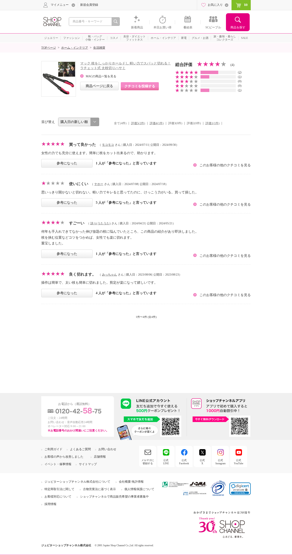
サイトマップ (88, 464)
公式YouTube (238, 462)
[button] (240, 488)
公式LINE (166, 462)
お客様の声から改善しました (63, 456)
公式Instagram (220, 462)
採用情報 (50, 504)
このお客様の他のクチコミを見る (225, 165)
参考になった (67, 163)
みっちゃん (109, 274)
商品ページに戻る (99, 86)
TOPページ (48, 47)
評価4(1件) (157, 123)
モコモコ (108, 144)
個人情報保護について (139, 489)
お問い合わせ (107, 449)
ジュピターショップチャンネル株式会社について (77, 481)
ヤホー (98, 184)
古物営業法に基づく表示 (99, 489)
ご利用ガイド (53, 449)
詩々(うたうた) (100, 223)
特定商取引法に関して (59, 489)
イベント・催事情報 (57, 464)
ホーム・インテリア (74, 47)
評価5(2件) (138, 123)
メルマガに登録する (147, 462)
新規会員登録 (89, 4)
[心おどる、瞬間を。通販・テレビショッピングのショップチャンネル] (52, 21)
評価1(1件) (212, 123)
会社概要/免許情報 (131, 481)
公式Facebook (184, 462)
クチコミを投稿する (139, 86)
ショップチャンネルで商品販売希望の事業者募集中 (114, 496)
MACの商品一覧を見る (101, 76)
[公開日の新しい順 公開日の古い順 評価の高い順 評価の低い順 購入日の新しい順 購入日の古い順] (78, 122)
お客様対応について (57, 496)
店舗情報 (100, 456)
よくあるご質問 (80, 449)
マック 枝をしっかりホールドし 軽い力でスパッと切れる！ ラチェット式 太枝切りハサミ (125, 65)
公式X (202, 462)
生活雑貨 (99, 47)
